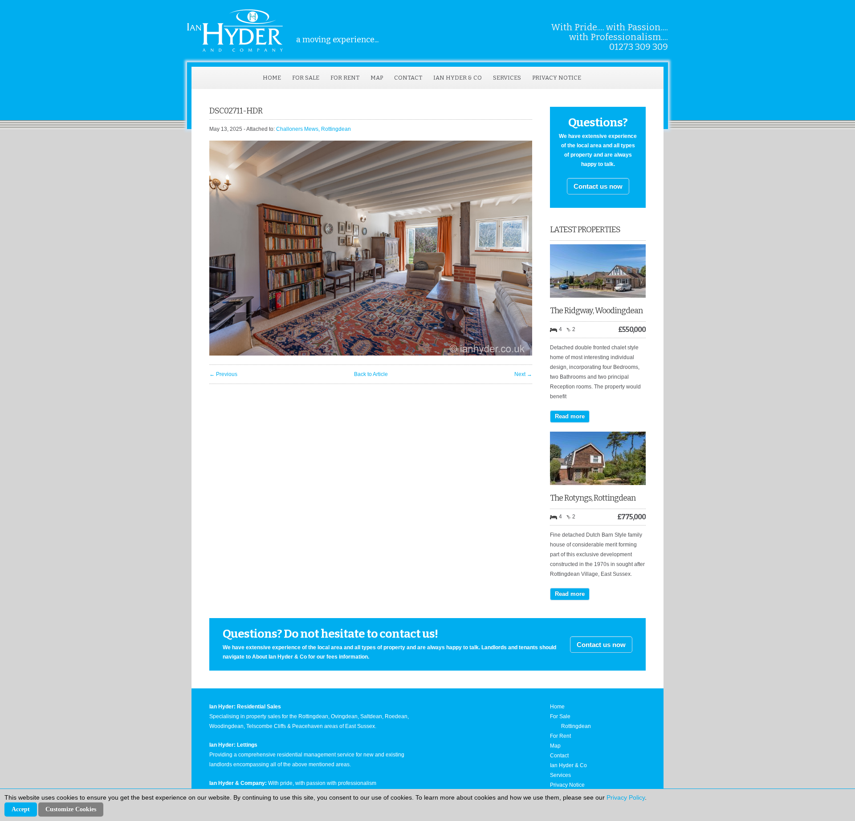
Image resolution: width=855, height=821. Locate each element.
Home (272, 77)
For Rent (344, 77)
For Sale (305, 77)
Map (376, 77)
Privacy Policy (626, 797)
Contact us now (598, 186)
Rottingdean (576, 726)
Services (507, 77)
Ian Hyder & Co (457, 77)
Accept (21, 809)
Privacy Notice (556, 77)
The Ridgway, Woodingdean (596, 310)
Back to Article (371, 374)
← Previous (223, 374)
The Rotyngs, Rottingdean (592, 498)
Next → (523, 374)
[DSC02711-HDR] (370, 354)
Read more (570, 416)
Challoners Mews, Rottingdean (313, 129)
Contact (408, 77)
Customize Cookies (70, 809)
